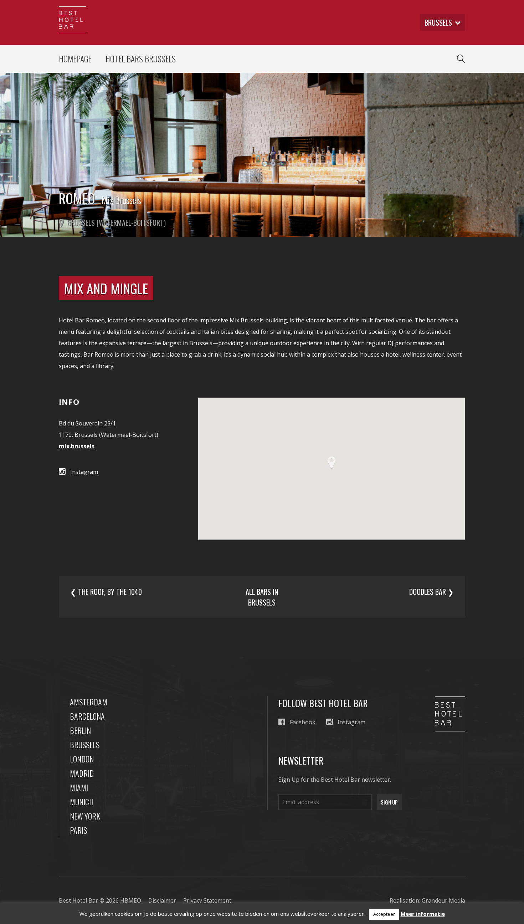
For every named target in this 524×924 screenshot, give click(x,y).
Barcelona (87, 716)
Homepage (75, 59)
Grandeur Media (443, 900)
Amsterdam (88, 702)
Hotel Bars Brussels (141, 59)
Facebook (302, 722)
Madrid (82, 773)
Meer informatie (423, 913)
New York (85, 816)
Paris (78, 830)
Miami (79, 787)
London (82, 759)
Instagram (84, 472)
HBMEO (130, 900)
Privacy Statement (207, 900)
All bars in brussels (262, 597)
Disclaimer (162, 900)
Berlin (80, 730)
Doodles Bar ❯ (431, 591)
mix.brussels (76, 446)
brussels (438, 22)
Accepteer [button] (384, 914)
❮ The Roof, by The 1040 (106, 591)
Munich (82, 801)
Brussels (84, 744)
